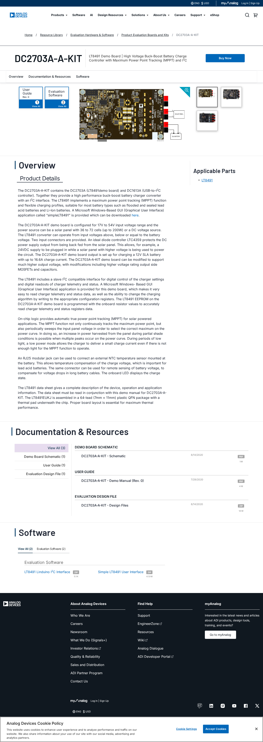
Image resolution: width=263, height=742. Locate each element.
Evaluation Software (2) (51, 548)
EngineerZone (148, 624)
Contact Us (79, 681)
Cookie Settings (186, 728)
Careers (76, 624)
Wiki (141, 640)
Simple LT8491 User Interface (125, 573)
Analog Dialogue (150, 648)
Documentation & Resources (50, 76)
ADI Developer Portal (154, 656)
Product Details (40, 178)
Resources (146, 632)
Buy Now (225, 58)
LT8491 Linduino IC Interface (51, 573)
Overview (16, 76)
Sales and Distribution (87, 665)
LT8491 (207, 180)
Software (82, 76)
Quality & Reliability (85, 656)
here (135, 215)
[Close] (256, 728)
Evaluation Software (56, 93)
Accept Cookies (215, 728)
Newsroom (78, 632)
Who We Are (80, 615)
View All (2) (25, 548)
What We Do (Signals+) (88, 640)
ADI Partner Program (86, 673)
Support (144, 615)
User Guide (27, 91)
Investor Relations (84, 648)
